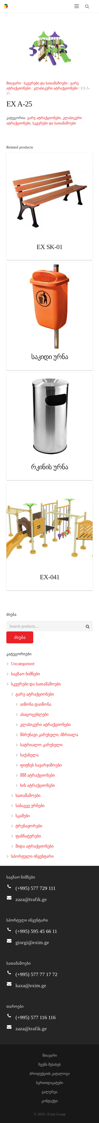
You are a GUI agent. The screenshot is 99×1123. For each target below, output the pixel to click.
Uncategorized (22, 664)
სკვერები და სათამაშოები (45, 83)
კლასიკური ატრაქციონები (56, 88)
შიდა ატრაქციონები (34, 846)
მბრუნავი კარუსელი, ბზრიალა (49, 735)
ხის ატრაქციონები (37, 785)
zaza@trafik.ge (31, 899)
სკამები (22, 816)
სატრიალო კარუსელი (41, 745)
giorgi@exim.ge (32, 942)
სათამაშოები (27, 795)
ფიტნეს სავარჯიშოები (41, 765)
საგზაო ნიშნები (25, 674)
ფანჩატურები (28, 836)
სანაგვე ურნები (29, 805)
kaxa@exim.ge (30, 985)
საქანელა (29, 755)
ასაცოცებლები (34, 714)
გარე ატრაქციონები (44, 118)
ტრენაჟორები (28, 826)
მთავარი (13, 83)
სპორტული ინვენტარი (32, 856)
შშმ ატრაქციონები (37, 775)
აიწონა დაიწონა (35, 704)
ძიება (20, 637)
